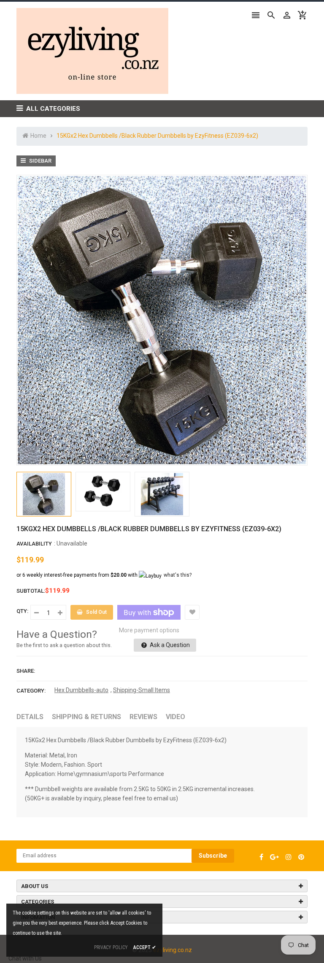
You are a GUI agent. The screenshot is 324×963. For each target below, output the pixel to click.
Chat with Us (25, 958)
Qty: (22, 611)
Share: (25, 671)
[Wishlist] (192, 612)
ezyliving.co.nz (172, 950)
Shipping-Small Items (141, 690)
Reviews (143, 717)
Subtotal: (30, 591)
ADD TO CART (251, 941)
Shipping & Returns (86, 717)
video (175, 717)
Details (29, 717)
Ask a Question (169, 645)
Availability (34, 543)
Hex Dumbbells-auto (81, 690)
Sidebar (39, 161)
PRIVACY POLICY (111, 947)
